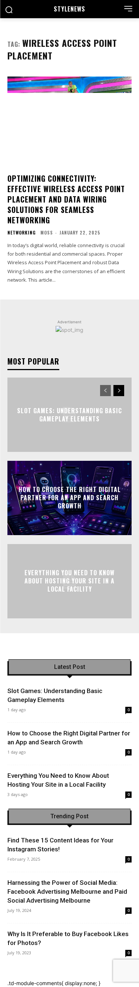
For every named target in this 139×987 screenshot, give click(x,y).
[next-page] (118, 390)
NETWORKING (21, 232)
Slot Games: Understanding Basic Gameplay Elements (69, 414)
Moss (46, 232)
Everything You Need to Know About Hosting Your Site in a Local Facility (69, 581)
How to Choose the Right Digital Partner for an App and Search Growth (70, 498)
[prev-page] (105, 390)
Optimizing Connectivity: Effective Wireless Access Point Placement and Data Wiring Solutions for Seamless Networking (66, 199)
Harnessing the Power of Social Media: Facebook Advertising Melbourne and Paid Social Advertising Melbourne (67, 891)
